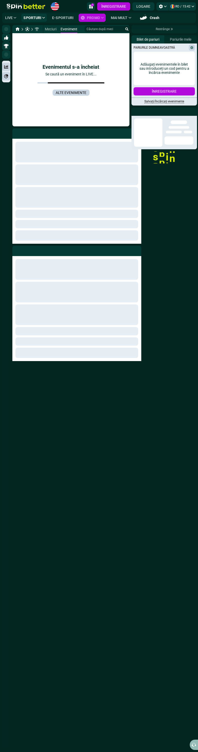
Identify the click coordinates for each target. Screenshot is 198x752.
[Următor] (28, 250)
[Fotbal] (27, 29)
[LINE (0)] (17, 29)
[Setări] (162, 6)
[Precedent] (16, 250)
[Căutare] (127, 29)
